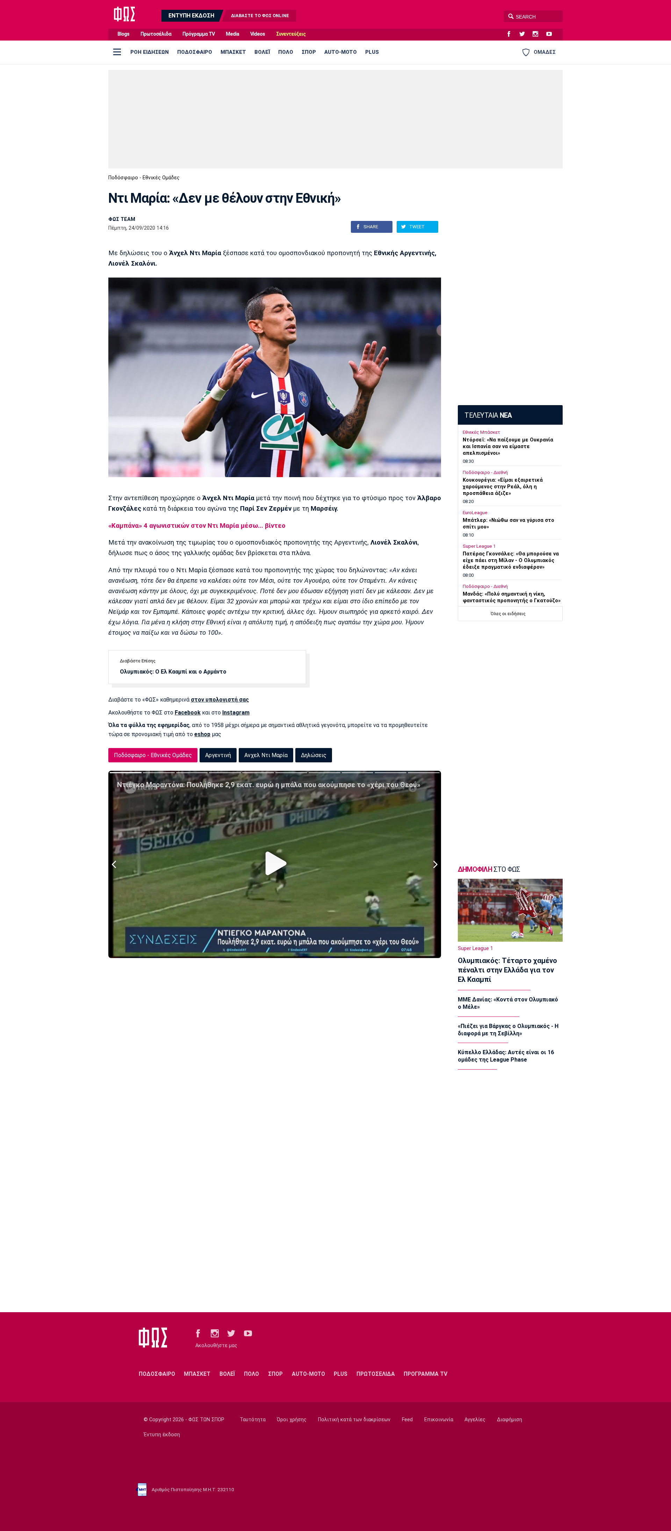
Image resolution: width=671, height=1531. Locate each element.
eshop (202, 734)
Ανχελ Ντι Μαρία (266, 755)
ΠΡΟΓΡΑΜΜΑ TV (425, 1374)
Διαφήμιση (509, 1420)
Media (232, 34)
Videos (257, 34)
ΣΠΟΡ (309, 52)
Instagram (236, 712)
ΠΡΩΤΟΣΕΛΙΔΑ (375, 1374)
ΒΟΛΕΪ (262, 52)
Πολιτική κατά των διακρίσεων (354, 1420)
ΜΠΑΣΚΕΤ (233, 52)
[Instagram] (538, 34)
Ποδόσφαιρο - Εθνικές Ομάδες (144, 178)
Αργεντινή (218, 755)
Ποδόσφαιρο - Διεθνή (485, 472)
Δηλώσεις (313, 755)
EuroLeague (475, 512)
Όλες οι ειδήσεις (508, 613)
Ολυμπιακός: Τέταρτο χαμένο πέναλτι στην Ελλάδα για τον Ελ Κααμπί (507, 970)
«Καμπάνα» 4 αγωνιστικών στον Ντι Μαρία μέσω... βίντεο (197, 526)
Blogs (123, 34)
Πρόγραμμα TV (198, 34)
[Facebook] (511, 34)
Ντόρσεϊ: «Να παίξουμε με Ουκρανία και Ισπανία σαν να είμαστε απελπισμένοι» (508, 446)
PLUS (372, 52)
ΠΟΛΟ (285, 52)
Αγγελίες (474, 1420)
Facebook (188, 712)
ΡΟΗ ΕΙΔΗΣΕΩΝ (149, 52)
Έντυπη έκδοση (162, 1435)
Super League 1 (479, 546)
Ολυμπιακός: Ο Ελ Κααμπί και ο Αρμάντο (173, 671)
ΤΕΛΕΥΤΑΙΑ (488, 415)
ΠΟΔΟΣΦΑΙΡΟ (194, 52)
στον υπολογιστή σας (220, 699)
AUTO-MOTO (340, 52)
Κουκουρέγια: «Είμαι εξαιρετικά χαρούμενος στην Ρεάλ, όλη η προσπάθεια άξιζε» (503, 486)
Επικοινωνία (438, 1420)
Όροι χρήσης (291, 1420)
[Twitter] (525, 34)
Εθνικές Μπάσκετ (481, 432)
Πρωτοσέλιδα (155, 34)
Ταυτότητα (253, 1420)
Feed (407, 1420)
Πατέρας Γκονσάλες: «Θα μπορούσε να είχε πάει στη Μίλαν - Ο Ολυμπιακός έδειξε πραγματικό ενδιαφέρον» (511, 560)
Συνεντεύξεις (290, 34)
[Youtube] (551, 34)
